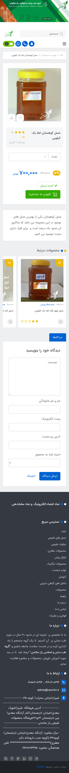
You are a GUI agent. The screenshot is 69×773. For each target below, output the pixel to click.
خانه (63, 531)
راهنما (63, 596)
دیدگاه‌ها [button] (57, 337)
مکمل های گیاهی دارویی (53, 583)
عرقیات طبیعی (58, 544)
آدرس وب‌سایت (51, 436)
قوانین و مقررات (57, 616)
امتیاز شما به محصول (47, 454)
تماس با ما (60, 609)
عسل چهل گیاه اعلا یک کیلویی (49, 311)
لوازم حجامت (59, 570)
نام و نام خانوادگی (49, 401)
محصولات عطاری (57, 551)
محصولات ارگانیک (56, 564)
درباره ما (62, 603)
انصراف (31, 476)
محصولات (61, 590)
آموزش (62, 577)
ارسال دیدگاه (49, 476)
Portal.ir (41, 767)
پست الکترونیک (51, 419)
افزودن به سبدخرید (40, 194)
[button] (31, 44)
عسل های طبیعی (57, 538)
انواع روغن (60, 557)
